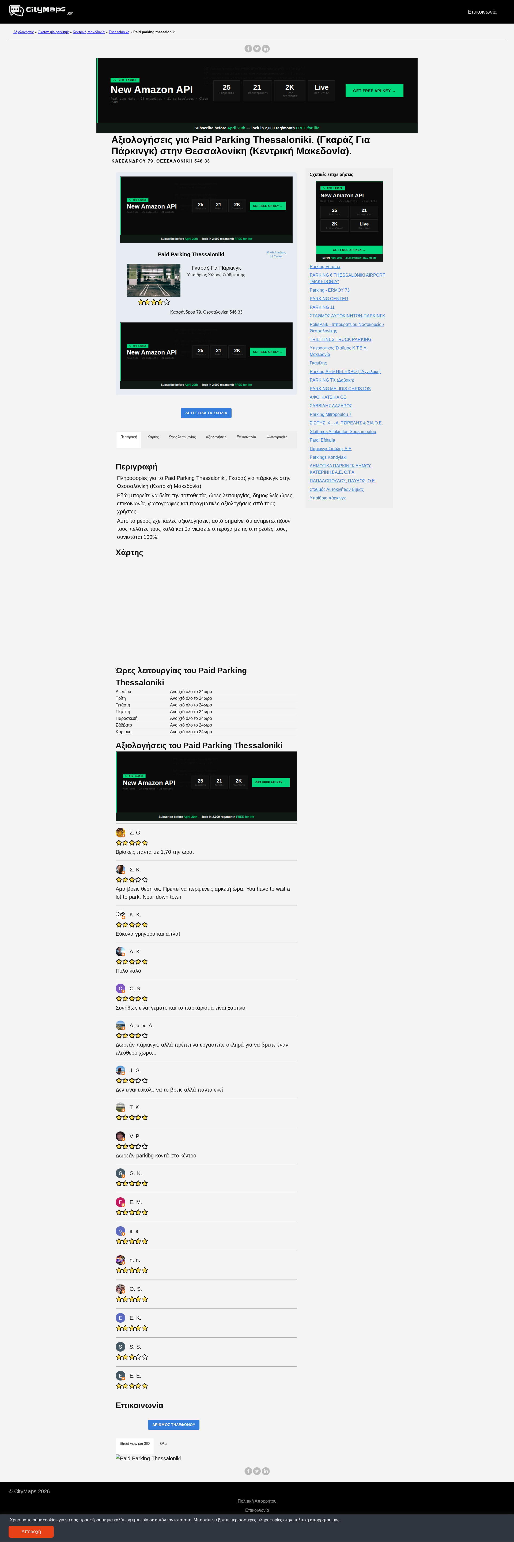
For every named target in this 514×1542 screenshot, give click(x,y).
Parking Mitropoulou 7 (331, 414)
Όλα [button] (163, 1444)
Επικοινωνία (482, 12)
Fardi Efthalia (322, 440)
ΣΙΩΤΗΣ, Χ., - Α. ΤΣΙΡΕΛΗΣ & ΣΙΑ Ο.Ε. (346, 423)
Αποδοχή (31, 1531)
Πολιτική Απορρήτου (257, 1501)
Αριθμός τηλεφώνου (173, 1425)
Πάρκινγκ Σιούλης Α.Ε (331, 448)
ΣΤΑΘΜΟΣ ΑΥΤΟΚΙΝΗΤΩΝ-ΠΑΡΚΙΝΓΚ (347, 316)
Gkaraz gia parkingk (53, 32)
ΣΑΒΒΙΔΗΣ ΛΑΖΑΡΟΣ (331, 406)
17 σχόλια (276, 256)
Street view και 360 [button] (135, 1444)
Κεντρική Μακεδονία (89, 32)
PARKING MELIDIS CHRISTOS (340, 388)
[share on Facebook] (248, 51)
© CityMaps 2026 (29, 1491)
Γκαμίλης (318, 363)
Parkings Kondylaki (328, 457)
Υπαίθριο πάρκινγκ (328, 498)
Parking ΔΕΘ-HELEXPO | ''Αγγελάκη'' (345, 371)
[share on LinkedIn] (265, 51)
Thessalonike (119, 32)
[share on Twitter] (257, 51)
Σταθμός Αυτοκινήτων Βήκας (337, 489)
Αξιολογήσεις (23, 32)
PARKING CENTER (329, 298)
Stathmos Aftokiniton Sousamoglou (343, 431)
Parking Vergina (325, 266)
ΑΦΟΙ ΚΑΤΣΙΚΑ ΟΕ (328, 397)
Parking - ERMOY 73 (330, 290)
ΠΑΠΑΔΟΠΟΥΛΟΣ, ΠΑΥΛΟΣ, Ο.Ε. (343, 481)
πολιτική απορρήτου (312, 1520)
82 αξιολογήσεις (276, 252)
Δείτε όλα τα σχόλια (206, 413)
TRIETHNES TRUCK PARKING (340, 339)
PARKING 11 (322, 307)
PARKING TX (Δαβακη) (332, 380)
